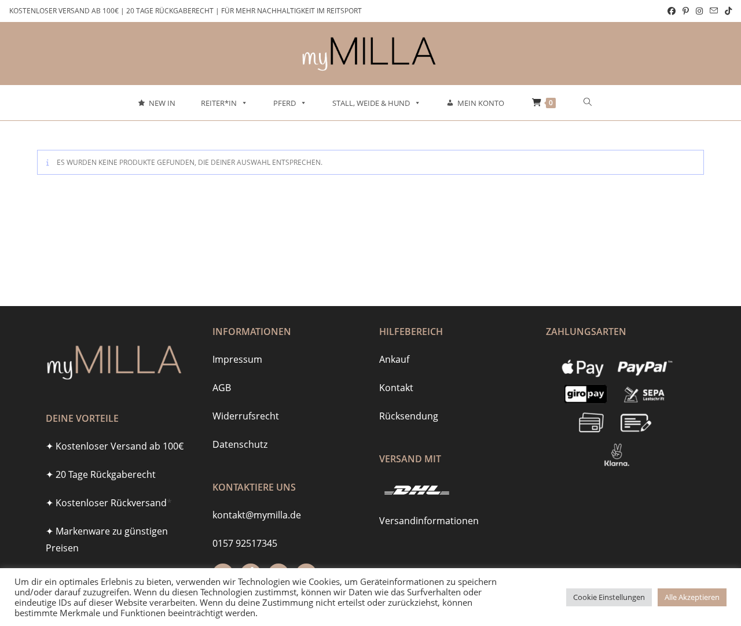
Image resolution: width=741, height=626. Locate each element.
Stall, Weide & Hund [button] (371, 103)
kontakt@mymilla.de (256, 515)
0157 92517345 (244, 543)
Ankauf (394, 359)
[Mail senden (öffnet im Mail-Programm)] (713, 11)
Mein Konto (480, 103)
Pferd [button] (284, 103)
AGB (221, 387)
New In (162, 103)
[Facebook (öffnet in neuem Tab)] (671, 11)
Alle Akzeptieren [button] (692, 597)
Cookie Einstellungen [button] (609, 597)
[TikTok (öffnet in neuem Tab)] (726, 11)
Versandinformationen (429, 520)
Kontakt (396, 387)
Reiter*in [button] (219, 103)
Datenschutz (239, 444)
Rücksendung (408, 416)
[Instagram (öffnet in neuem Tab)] (699, 11)
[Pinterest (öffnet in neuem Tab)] (685, 11)
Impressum (237, 359)
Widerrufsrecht (245, 416)
